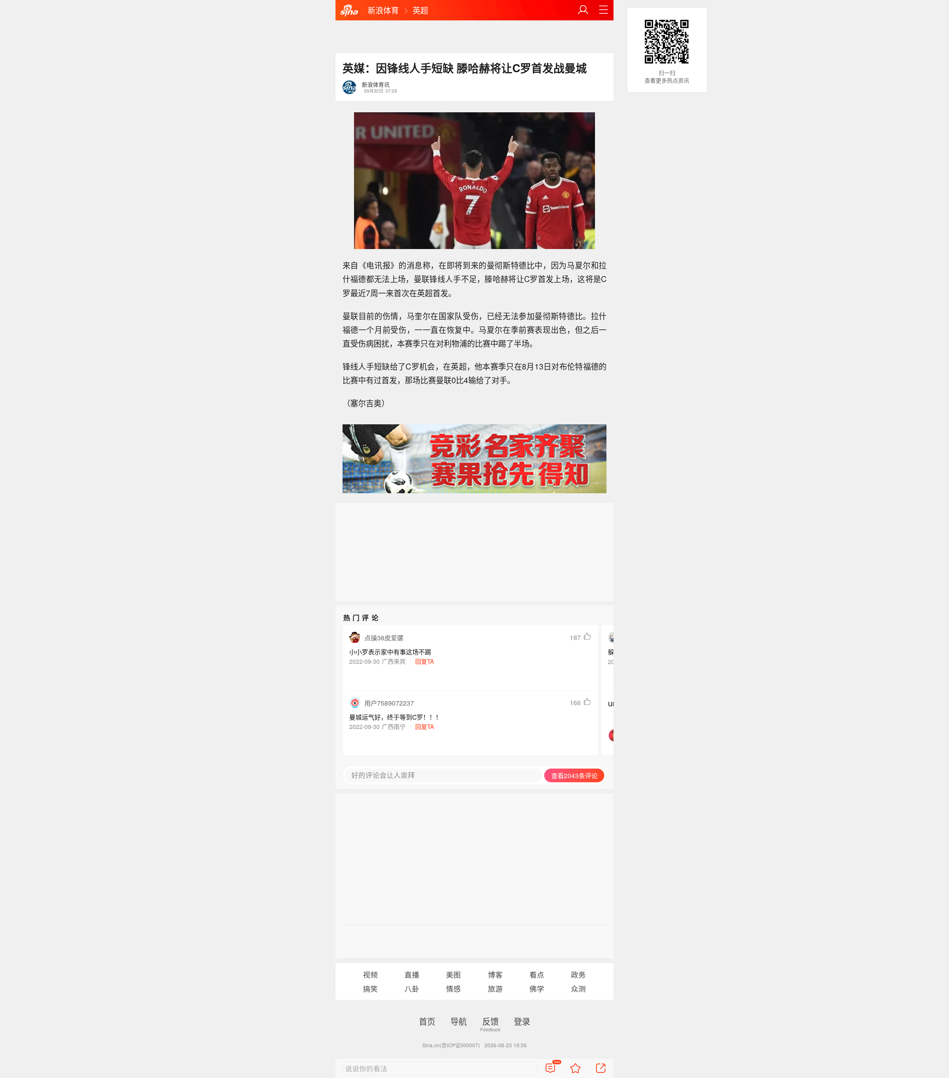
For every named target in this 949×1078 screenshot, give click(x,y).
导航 (458, 1021)
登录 (522, 1021)
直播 (411, 974)
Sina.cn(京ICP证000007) (451, 1045)
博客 (495, 974)
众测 (578, 988)
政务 (578, 974)
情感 (453, 988)
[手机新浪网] (349, 10)
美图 (453, 974)
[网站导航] (603, 10)
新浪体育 (383, 10)
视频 (370, 974)
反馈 (490, 1021)
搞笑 (370, 988)
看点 (536, 974)
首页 (427, 1021)
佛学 (536, 988)
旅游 (495, 988)
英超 (420, 10)
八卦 (411, 988)
